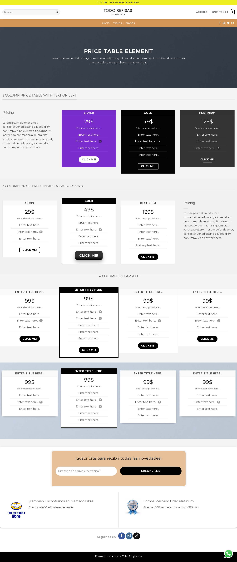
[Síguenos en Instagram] (224, 23)
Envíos (130, 23)
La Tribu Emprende (130, 556)
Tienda (117, 23)
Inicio (106, 23)
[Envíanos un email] (232, 23)
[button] (201, 12)
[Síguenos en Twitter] (228, 23)
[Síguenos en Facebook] (220, 23)
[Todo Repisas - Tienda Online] (118, 12)
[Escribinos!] (228, 553)
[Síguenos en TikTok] (136, 535)
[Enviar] (57, 12)
